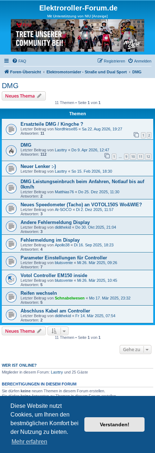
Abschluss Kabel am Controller (55, 311)
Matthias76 (64, 192)
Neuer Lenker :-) (38, 166)
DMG (10, 86)
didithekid (63, 227)
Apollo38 (62, 245)
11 (140, 156)
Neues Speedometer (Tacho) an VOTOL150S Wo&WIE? (81, 204)
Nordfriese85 (66, 129)
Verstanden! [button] (114, 424)
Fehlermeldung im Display (50, 240)
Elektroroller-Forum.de (78, 8)
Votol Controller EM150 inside (54, 275)
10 (133, 156)
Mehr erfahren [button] (29, 442)
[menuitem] (19, 61)
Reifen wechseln (39, 293)
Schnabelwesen (70, 298)
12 (148, 156)
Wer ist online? (19, 365)
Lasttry (61, 150)
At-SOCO (63, 209)
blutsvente (64, 262)
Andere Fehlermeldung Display (55, 222)
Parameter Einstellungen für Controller (64, 257)
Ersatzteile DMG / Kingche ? (52, 124)
